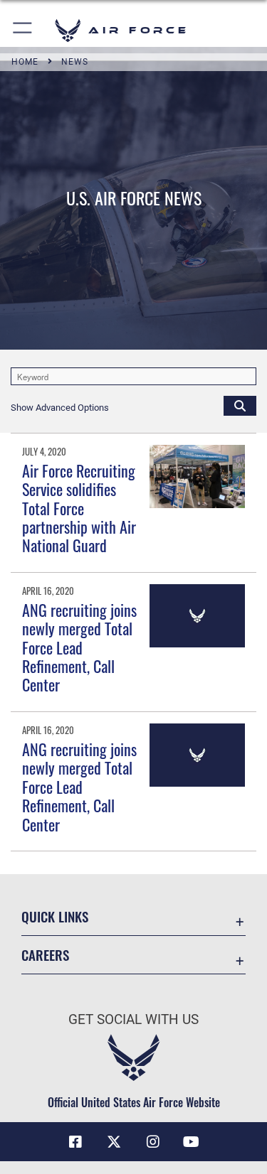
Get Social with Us (133, 1019)
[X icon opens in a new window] (114, 1142)
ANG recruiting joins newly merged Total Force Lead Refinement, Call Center (79, 647)
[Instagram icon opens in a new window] (153, 1142)
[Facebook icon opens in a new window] (75, 1142)
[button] (23, 30)
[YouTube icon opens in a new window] (191, 1142)
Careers (45, 954)
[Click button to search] (240, 405)
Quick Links (54, 916)
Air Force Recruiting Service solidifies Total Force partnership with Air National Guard (79, 508)
